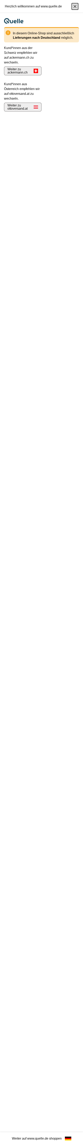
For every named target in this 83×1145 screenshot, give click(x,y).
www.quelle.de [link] (37, 1138)
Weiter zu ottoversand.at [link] (17, 107)
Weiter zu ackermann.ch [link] (17, 70)
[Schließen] (75, 6)
